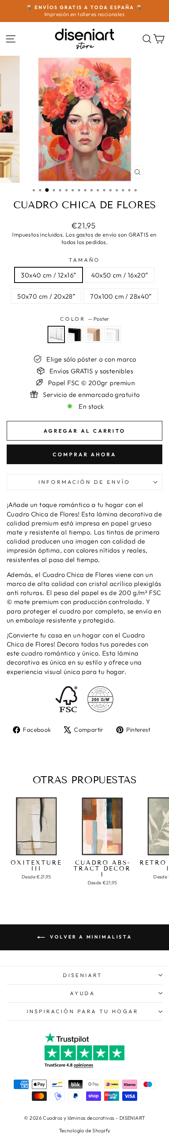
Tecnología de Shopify (84, 1130)
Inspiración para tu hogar (82, 1011)
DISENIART (82, 975)
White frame (113, 334)
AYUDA (83, 993)
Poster (56, 334)
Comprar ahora (84, 454)
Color (84, 319)
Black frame (75, 334)
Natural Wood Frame (94, 334)
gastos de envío (96, 234)
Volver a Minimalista (90, 937)
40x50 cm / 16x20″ (119, 275)
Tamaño (84, 260)
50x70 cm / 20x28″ (46, 296)
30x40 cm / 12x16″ (48, 275)
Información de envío (84, 482)
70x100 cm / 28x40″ (120, 296)
